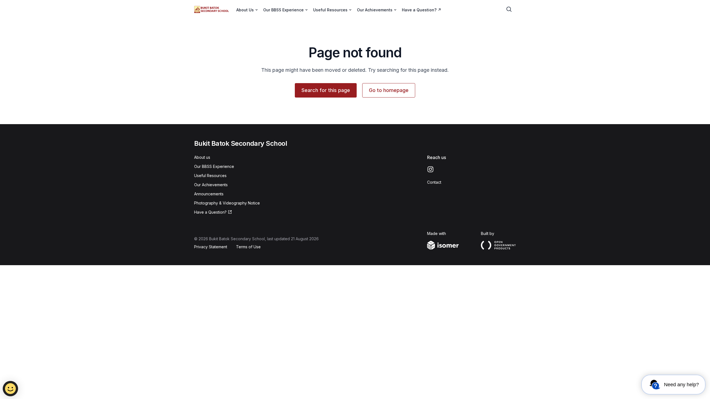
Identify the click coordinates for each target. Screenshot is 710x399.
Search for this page (325, 90)
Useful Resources (210, 175)
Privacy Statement (210, 246)
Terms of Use (248, 246)
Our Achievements (211, 184)
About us (202, 157)
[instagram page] (430, 169)
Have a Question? (419, 9)
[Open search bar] (509, 9)
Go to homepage (389, 90)
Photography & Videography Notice (227, 203)
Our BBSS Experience (214, 166)
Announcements (209, 193)
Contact (434, 182)
